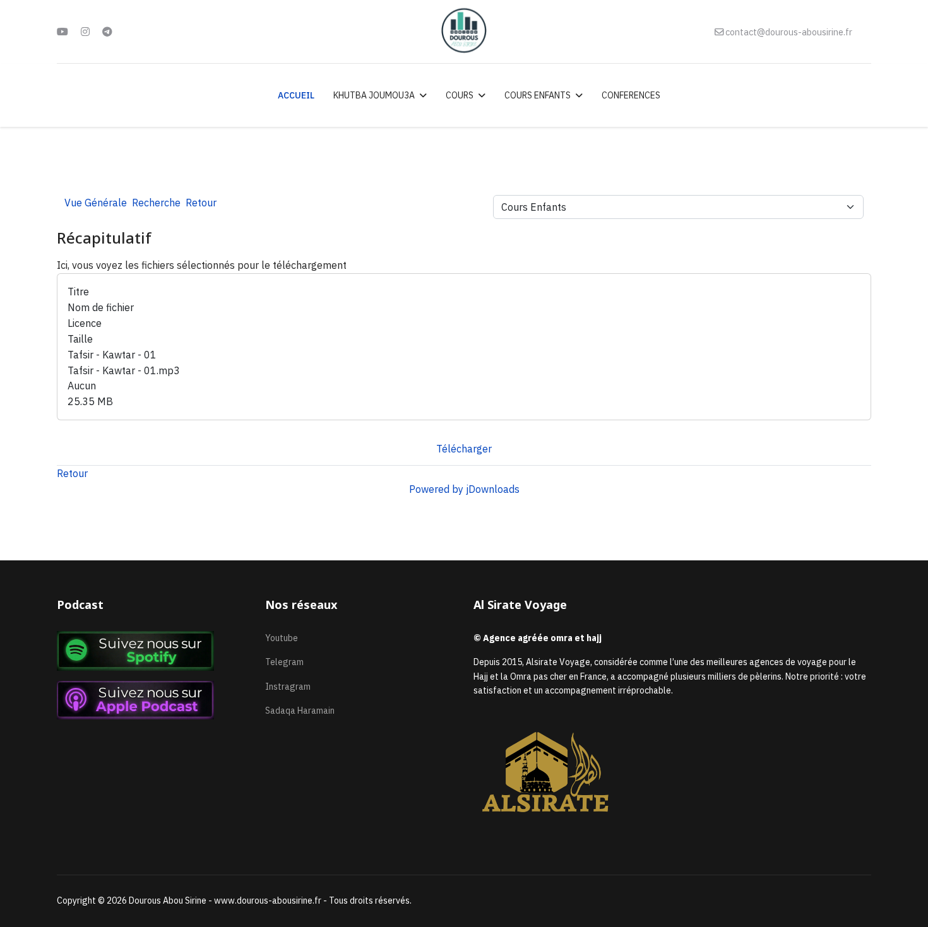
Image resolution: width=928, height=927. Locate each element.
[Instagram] (85, 31)
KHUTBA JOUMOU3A (374, 95)
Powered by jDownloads (464, 489)
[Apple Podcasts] (151, 700)
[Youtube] (62, 31)
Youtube (281, 638)
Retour (72, 473)
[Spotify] (151, 651)
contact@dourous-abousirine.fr (788, 32)
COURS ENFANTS (537, 95)
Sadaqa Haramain (300, 710)
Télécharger (464, 448)
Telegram (284, 662)
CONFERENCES (631, 95)
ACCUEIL (296, 95)
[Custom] (107, 31)
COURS (459, 95)
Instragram (288, 686)
